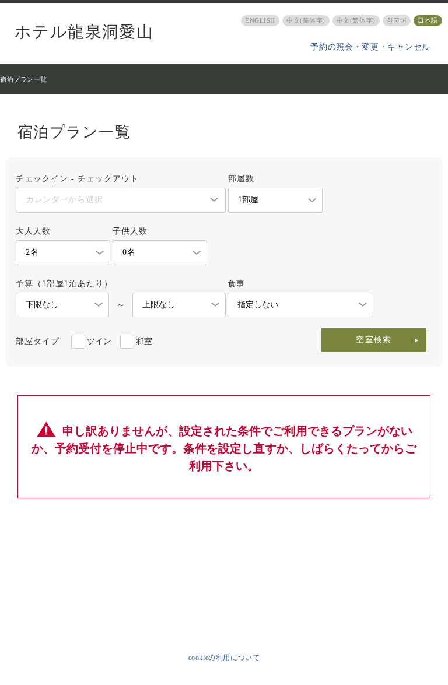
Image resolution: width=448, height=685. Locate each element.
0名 (129, 252)
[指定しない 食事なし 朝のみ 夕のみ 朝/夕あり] (300, 305)
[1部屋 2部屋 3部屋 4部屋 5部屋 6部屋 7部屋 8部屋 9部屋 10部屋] (275, 200)
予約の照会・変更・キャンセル (370, 47)
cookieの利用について (224, 658)
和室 (144, 341)
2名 (32, 252)
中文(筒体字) (306, 20)
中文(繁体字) (356, 20)
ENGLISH (260, 20)
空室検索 (374, 339)
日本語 (428, 20)
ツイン (99, 341)
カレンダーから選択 (64, 199)
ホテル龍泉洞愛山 (84, 32)
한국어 (397, 20)
